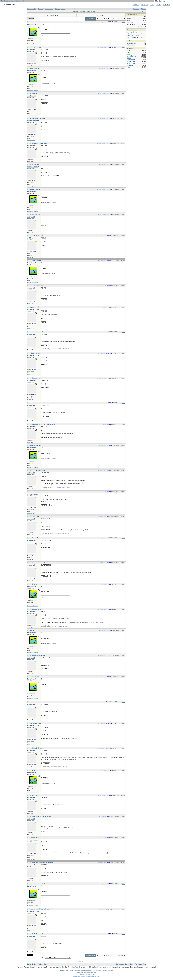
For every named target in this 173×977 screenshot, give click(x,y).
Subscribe (88, 970)
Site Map (158, 5)
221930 (123, 307)
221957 (123, 837)
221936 (123, 403)
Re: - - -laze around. (36, 702)
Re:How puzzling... (35, 214)
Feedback (110, 970)
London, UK (30, 115)
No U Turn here (34, 164)
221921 (123, 164)
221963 (123, 934)
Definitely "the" (34, 837)
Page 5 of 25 (89, 19)
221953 (123, 748)
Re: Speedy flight (35, 538)
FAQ (93, 970)
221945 (123, 562)
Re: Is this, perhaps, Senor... (38, 332)
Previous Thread (52, 15)
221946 (123, 584)
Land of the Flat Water (32, 43)
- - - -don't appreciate (36, 445)
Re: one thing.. (34, 795)
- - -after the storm (35, 189)
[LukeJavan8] (33, 35)
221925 (123, 235)
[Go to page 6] (124, 18)
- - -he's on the (34, 22)
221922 (123, 189)
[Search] (142, 11)
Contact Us (166, 5)
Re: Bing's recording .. (36, 609)
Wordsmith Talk (31, 9)
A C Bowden (103, 118)
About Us (136, 5)
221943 (123, 516)
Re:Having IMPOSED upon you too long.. (42, 424)
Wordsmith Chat (91, 972)
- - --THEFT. (33, 630)
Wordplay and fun (60, 9)
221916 (123, 68)
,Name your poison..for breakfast (40, 884)
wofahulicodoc (102, 143)
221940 (123, 445)
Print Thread (30, 18)
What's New (144, 5)
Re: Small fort (34, 93)
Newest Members (132, 30)
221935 (123, 378)
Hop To (42, 957)
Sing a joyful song (35, 723)
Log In (144, 9)
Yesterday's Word (79, 970)
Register (136, 9)
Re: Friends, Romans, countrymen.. (41, 816)
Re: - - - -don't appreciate (37, 470)
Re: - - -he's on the (35, 47)
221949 (123, 655)
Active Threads (91, 11)
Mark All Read (42, 964)
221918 (123, 118)
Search (152, 5)
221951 (123, 702)
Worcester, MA (31, 140)
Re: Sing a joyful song (36, 748)
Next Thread (100, 15)
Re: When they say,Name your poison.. (41, 862)
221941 (123, 470)
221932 (123, 332)
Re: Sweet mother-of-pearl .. (38, 655)
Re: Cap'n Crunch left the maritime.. (41, 934)
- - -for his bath (34, 68)
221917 (123, 93)
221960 (123, 884)
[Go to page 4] (97, 18)
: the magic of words (13, 1)
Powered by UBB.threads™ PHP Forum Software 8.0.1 (86, 976)
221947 (123, 609)
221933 (123, 353)
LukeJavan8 (103, 47)
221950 (123, 676)
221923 (123, 214)
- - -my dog (33, 770)
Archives (98, 970)
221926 (123, 260)
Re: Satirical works (35, 378)
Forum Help (129, 964)
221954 (123, 770)
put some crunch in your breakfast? (41, 909)
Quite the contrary (35, 353)
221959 (123, 862)
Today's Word (69, 970)
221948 (123, 630)
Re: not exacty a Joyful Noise (38, 143)
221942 (123, 491)
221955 (123, 795)
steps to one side (35, 307)
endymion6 (103, 22)
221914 (123, 22)
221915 (123, 47)
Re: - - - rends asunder (36, 286)
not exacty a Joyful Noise (37, 118)
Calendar (82, 11)
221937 (123, 424)
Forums (40, 9)
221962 (123, 909)
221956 (123, 816)
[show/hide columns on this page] (145, 11)
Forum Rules (31, 964)
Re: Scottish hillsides (36, 235)
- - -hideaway (33, 584)
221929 (123, 285)
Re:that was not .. (35, 403)
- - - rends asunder (35, 260)
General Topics (49, 9)
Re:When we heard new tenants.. (40, 563)
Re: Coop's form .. (35, 516)
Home (62, 970)
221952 (123, 723)
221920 (123, 143)
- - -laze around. (34, 676)
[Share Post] (119, 22)
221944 (123, 538)
